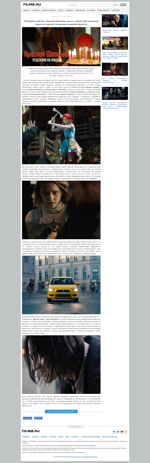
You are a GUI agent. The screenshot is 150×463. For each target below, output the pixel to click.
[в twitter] (118, 431)
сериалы (53, 437)
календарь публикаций (90, 437)
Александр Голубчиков (65, 445)
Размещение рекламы (89, 457)
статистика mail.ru (109, 437)
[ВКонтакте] (114, 431)
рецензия (27, 418)
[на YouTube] (122, 431)
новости (26, 10)
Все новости (75, 426)
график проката (103, 10)
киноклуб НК (80, 10)
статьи (60, 10)
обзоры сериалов (49, 10)
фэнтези (38, 418)
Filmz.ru (59, 16)
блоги (60, 437)
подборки (75, 437)
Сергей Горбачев (90, 445)
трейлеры (69, 10)
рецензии (35, 10)
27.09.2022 (53, 16)
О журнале (116, 10)
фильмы (44, 437)
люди (67, 437)
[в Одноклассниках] (126, 431)
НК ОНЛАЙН (91, 10)
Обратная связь (75, 457)
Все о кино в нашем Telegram (61, 411)
